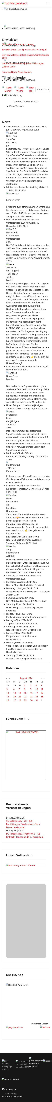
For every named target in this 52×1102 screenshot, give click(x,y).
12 (7, 692)
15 (25, 692)
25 (42, 696)
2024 (29, 678)
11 (42, 689)
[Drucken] (7, 82)
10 (36, 689)
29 (25, 700)
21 (20, 696)
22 (25, 696)
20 (14, 696)
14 (20, 692)
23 (31, 696)
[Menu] (48, 4)
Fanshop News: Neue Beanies (17, 71)
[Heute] (30, 89)
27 (14, 700)
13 (14, 692)
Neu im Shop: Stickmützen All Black (24, 539)
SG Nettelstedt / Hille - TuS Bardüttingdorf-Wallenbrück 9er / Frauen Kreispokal (23, 824)
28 (20, 700)
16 (31, 692)
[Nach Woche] (20, 89)
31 (36, 700)
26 (7, 700)
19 (7, 696)
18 (42, 692)
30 (31, 700)
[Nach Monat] (8, 89)
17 (36, 692)
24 (36, 696)
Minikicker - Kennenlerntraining (18, 44)
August (23, 678)
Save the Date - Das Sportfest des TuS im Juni (24, 49)
